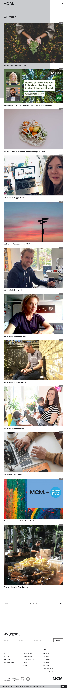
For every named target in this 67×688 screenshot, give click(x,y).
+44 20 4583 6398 (27, 653)
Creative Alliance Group (9, 662)
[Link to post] (33, 45)
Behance (47, 665)
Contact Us (6, 656)
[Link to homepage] (9, 3)
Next (61, 604)
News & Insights (7, 659)
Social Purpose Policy (48, 671)
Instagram (47, 656)
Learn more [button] (41, 686)
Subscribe (58, 640)
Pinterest (47, 659)
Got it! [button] (63, 686)
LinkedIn (47, 653)
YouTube (47, 662)
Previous (7, 604)
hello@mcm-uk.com (28, 656)
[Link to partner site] (7, 679)
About (5, 653)
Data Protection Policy (49, 668)
